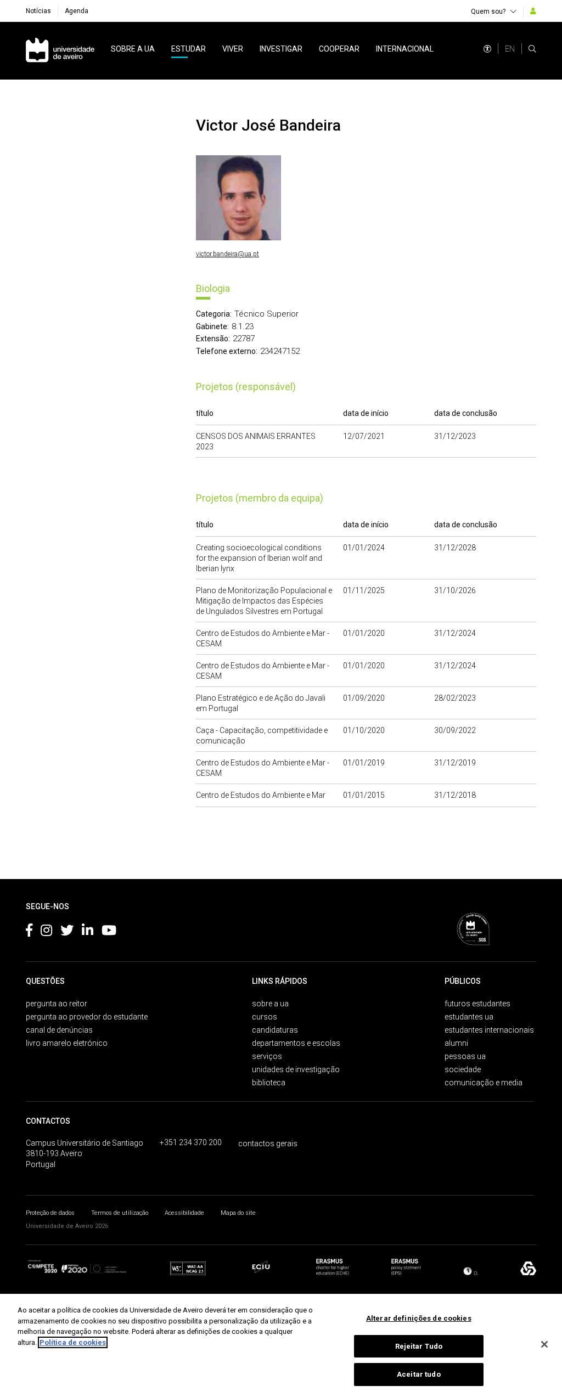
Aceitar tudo (419, 1374)
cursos (264, 1016)
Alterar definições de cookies (418, 1318)
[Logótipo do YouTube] (109, 932)
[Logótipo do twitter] (67, 932)
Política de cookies (73, 1342)
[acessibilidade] (487, 48)
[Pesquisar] (532, 48)
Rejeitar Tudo (419, 1346)
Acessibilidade (184, 1212)
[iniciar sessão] (533, 10)
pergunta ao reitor (56, 1003)
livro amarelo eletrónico (67, 1043)
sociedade (463, 1069)
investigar (281, 48)
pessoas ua (465, 1056)
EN (510, 48)
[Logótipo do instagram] (46, 932)
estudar (188, 48)
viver (232, 48)
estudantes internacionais (489, 1030)
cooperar (339, 48)
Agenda (76, 11)
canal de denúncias (59, 1030)
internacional (405, 48)
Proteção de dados (50, 1212)
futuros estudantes (477, 1003)
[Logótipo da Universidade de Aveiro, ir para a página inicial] (60, 51)
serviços (267, 1056)
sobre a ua (133, 48)
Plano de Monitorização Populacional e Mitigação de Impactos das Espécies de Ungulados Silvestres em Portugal (264, 601)
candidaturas (275, 1030)
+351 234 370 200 (191, 1142)
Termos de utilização (119, 1212)
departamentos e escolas (296, 1043)
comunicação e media (483, 1082)
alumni (456, 1043)
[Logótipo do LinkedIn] (87, 932)
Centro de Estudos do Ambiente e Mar (260, 795)
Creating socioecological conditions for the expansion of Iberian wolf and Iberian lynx (259, 558)
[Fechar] (544, 1344)
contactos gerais (267, 1143)
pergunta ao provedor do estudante (87, 1016)
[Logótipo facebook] (29, 932)
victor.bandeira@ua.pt (227, 254)
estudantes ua (469, 1016)
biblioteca (268, 1082)
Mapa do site (238, 1212)
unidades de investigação (296, 1069)
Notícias (38, 11)
